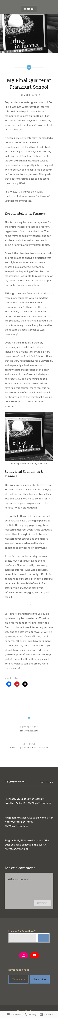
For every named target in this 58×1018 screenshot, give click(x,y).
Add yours (46, 782)
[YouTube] (34, 955)
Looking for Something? (22, 931)
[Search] (43, 938)
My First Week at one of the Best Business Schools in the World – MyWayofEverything (27, 844)
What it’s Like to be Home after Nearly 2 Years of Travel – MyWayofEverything (29, 821)
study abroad (31, 174)
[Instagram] (23, 955)
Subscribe (40, 979)
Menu (30, 9)
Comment (42, 903)
